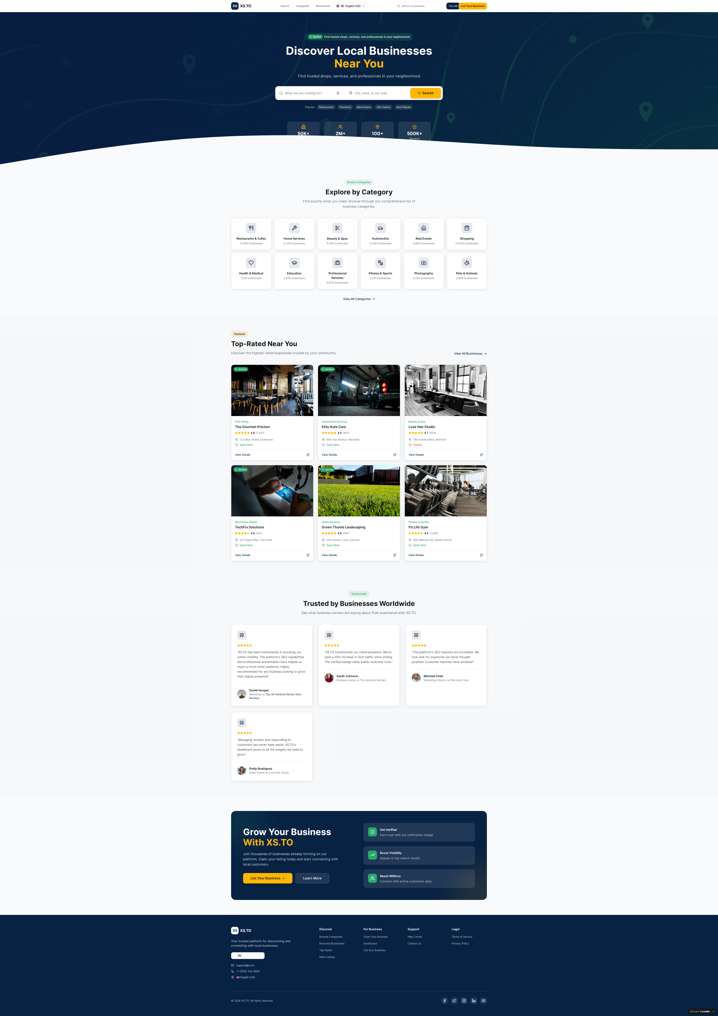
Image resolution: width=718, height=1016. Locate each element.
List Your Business (473, 5)
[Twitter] (454, 1000)
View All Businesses (470, 353)
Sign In (450, 5)
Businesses (323, 5)
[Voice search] (338, 93)
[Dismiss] (713, 1011)
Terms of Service (462, 936)
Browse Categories (330, 936)
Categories (302, 5)
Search (284, 5)
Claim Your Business (375, 936)
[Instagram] (464, 1000)
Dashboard (370, 943)
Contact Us (414, 943)
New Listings (327, 956)
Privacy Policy (460, 943)
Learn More (312, 878)
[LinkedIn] (473, 1000)
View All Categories (359, 299)
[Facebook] (444, 1000)
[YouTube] (483, 1000)
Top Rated (325, 950)
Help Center (415, 936)
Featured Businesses (331, 943)
